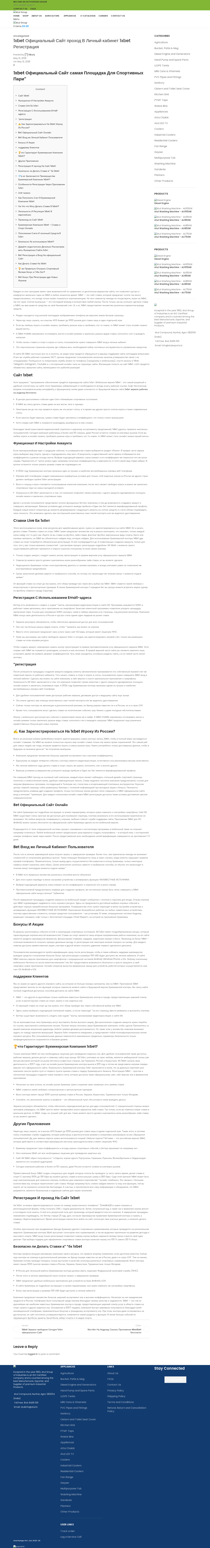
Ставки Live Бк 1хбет (28, 105)
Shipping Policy (116, 1396)
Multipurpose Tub (164, 158)
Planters (159, 175)
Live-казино (24, 192)
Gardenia (160, 169)
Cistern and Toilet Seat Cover (172, 88)
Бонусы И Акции (26, 142)
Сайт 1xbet (23, 95)
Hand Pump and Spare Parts (171, 60)
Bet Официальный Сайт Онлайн (34, 132)
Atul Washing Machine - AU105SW (173, 211)
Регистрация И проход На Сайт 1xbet (37, 166)
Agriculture (161, 42)
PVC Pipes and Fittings (167, 77)
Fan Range (160, 146)
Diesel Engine (161, 203)
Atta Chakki (161, 117)
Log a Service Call (70, 1537)
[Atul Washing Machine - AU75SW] (173, 233)
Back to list (81, 1329)
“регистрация (25, 119)
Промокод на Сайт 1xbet (30, 219)
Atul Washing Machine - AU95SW (172, 220)
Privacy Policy (115, 1390)
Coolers (159, 129)
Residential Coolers (165, 140)
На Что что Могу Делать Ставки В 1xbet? (38, 206)
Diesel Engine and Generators (172, 54)
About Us (112, 1373)
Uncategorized (21, 35)
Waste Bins (161, 106)
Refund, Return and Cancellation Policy (126, 1409)
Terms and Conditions (120, 1402)
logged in (33, 1354)
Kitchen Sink (161, 94)
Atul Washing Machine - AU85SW (172, 228)
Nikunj (32, 54)
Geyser (158, 152)
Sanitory (159, 83)
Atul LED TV (161, 123)
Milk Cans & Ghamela (167, 71)
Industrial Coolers (164, 135)
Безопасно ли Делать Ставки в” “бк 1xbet (38, 170)
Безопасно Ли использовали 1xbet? (36, 241)
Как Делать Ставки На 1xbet (32, 263)
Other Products (163, 181)
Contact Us (114, 1384)
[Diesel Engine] (162, 200)
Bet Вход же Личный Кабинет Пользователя (40, 137)
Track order (67, 1531)
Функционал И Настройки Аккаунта (35, 100)
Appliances (161, 111)
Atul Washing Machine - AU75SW (172, 236)
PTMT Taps (161, 100)
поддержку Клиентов (28, 147)
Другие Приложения (28, 160)
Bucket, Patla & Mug (166, 48)
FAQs (110, 1379)
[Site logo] (20, 12)
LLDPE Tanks (161, 65)
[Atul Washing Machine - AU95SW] (173, 216)
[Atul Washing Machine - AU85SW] (173, 225)
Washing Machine (165, 163)
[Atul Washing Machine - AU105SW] (173, 208)
